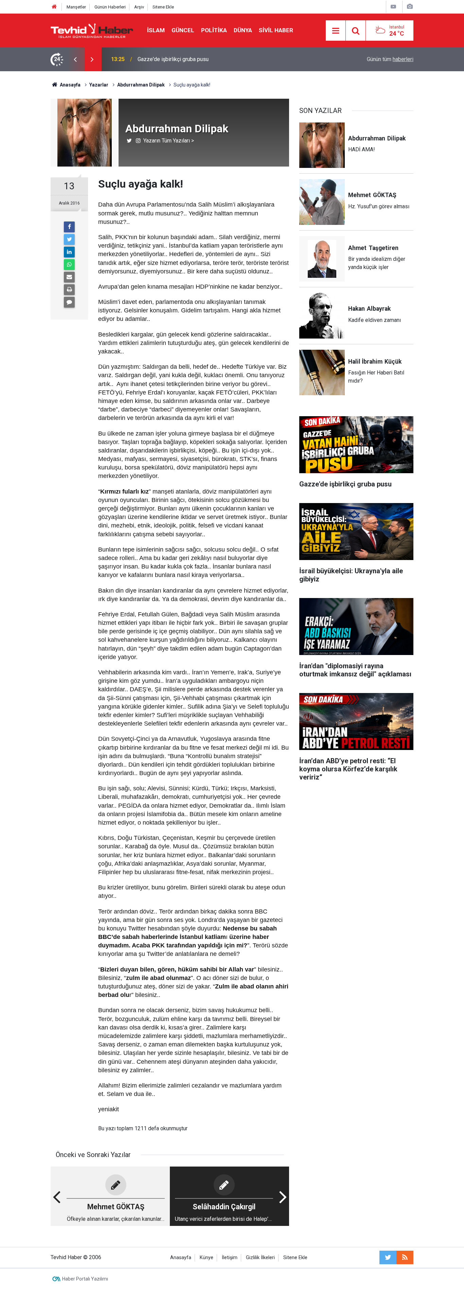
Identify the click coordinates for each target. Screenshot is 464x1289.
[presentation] (75, 59)
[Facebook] (69, 227)
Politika (214, 30)
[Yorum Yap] (69, 302)
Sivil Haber (276, 30)
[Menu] (335, 30)
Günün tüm (390, 59)
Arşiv (139, 6)
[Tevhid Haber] (92, 30)
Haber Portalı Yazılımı (85, 1279)
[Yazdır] (69, 289)
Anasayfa (180, 1258)
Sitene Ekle (163, 6)
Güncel (183, 30)
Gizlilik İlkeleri (260, 1258)
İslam (156, 30)
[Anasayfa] (54, 6)
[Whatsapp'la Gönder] (69, 264)
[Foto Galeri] (409, 6)
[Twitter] (69, 239)
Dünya (243, 30)
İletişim (229, 1258)
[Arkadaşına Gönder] (69, 277)
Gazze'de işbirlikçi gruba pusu (173, 59)
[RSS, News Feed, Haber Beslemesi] (404, 1257)
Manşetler (76, 6)
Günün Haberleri (110, 6)
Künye (206, 1258)
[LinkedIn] (69, 252)
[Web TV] (393, 6)
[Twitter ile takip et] (387, 1257)
